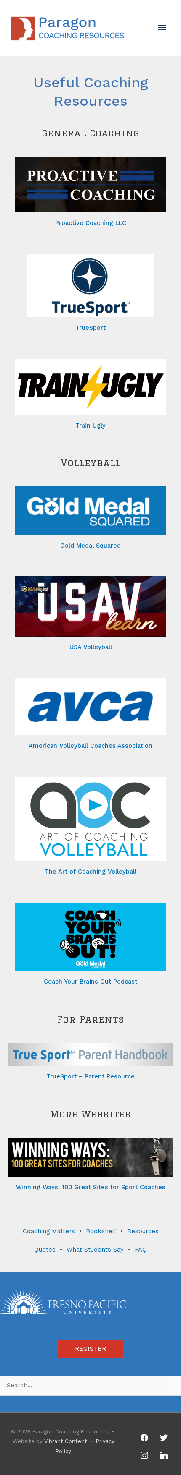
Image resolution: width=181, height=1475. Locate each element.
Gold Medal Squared (90, 545)
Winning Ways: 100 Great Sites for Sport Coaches (90, 1187)
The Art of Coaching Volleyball (90, 871)
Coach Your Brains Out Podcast (90, 981)
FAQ (141, 1249)
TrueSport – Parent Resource (90, 1076)
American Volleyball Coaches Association (90, 745)
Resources (143, 1231)
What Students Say (95, 1249)
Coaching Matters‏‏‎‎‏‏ (49, 1231)
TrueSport (90, 328)
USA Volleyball (90, 647)
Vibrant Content (65, 1441)
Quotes (45, 1249)
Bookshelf (101, 1231)
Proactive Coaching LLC (90, 223)
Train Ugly (90, 425)
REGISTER (90, 1348)
